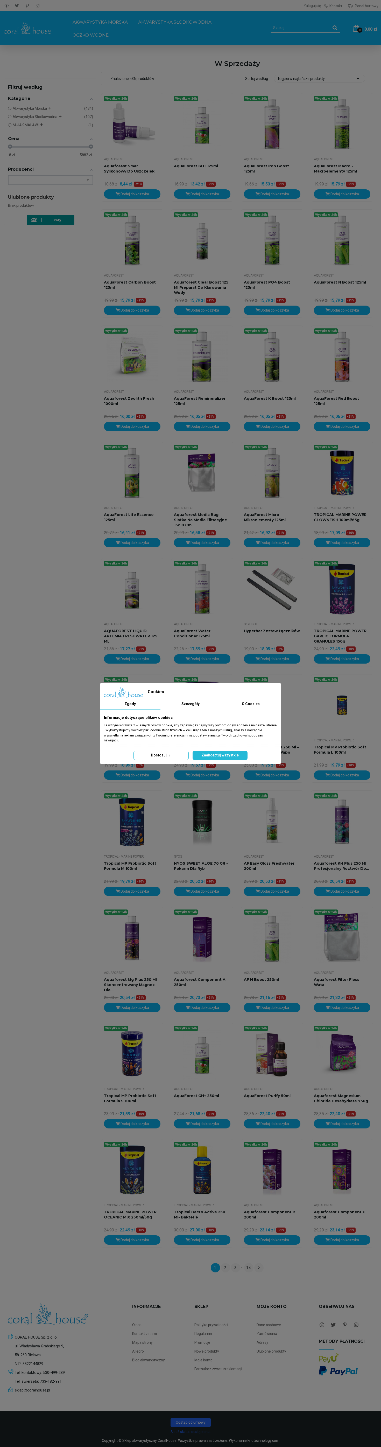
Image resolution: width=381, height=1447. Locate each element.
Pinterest (27, 5)
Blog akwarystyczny (148, 1360)
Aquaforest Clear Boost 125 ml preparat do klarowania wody (201, 287)
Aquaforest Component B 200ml (269, 1214)
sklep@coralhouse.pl (32, 1390)
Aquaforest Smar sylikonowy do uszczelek (129, 169)
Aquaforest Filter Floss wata (336, 982)
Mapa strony (142, 1342)
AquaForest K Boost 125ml (270, 398)
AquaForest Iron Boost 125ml (266, 169)
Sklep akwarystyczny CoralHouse (149, 1440)
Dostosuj (159, 755)
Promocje (202, 1342)
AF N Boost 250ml (261, 979)
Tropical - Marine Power (334, 507)
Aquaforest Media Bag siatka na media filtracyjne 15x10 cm (200, 519)
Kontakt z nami (144, 1334)
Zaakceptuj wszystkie (220, 755)
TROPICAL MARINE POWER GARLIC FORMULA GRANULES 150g (340, 636)
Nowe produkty (206, 1351)
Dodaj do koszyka (134, 194)
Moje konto (203, 1360)
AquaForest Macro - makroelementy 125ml (335, 169)
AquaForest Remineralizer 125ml (199, 401)
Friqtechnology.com (263, 1440)
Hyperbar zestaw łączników (272, 631)
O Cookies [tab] (251, 704)
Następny (259, 1267)
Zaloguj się (312, 6)
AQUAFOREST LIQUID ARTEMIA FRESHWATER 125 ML (130, 636)
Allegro (138, 1351)
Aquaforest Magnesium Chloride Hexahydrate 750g (341, 1098)
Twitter (16, 5)
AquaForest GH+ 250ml (196, 1095)
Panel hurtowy (366, 6)
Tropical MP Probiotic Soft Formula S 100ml (130, 1098)
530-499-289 (54, 1372)
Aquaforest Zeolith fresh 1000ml (129, 401)
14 (248, 1268)
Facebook (6, 5)
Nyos (178, 856)
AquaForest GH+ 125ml (196, 166)
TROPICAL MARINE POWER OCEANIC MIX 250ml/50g (130, 1214)
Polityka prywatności (211, 1325)
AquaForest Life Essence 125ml (129, 517)
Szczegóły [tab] (190, 704)
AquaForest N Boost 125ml (340, 282)
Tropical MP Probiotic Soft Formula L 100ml (340, 750)
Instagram (37, 5)
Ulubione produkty (31, 197)
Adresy (262, 1342)
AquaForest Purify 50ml (267, 1095)
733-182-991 (51, 1381)
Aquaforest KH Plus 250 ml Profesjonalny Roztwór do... (341, 866)
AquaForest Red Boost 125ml (336, 401)
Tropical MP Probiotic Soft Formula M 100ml (130, 866)
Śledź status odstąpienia (190, 1432)
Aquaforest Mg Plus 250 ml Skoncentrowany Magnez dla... (130, 984)
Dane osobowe (269, 1325)
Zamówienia (267, 1334)
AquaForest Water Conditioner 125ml (192, 633)
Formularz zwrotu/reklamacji (218, 1369)
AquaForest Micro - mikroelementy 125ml (265, 517)
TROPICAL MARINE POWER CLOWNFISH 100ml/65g (340, 517)
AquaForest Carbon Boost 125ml (130, 285)
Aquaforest (114, 159)
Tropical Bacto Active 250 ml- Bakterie (199, 1214)
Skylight (251, 624)
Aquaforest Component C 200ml (339, 1214)
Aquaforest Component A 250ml (199, 982)
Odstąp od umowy (191, 1422)
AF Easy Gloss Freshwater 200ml (269, 866)
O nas (137, 1325)
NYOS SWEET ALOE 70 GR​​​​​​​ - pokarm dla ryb (201, 866)
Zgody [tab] (130, 704)
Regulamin (203, 1334)
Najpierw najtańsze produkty (319, 78)
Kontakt (335, 6)
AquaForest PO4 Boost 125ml (267, 285)
